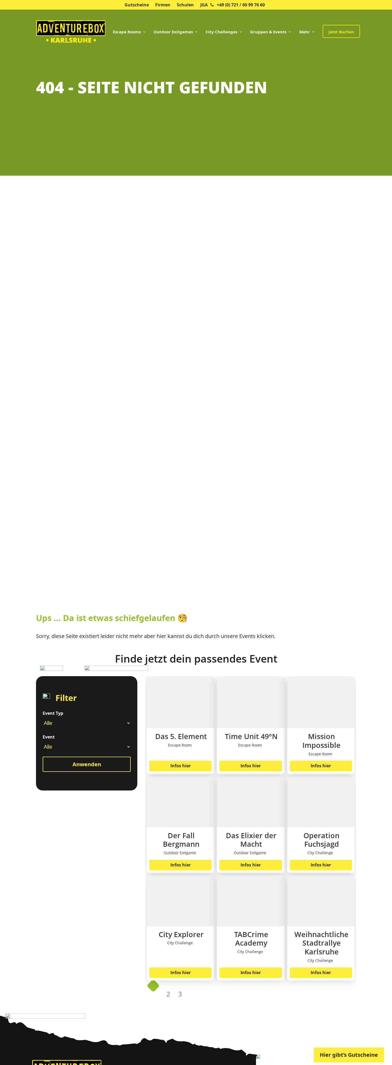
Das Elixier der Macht (251, 840)
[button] (11, 1053)
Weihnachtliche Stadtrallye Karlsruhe (321, 943)
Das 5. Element (181, 736)
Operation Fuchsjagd (321, 840)
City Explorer (181, 934)
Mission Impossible (321, 740)
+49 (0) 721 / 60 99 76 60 (241, 5)
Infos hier (180, 766)
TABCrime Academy (251, 938)
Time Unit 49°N (251, 736)
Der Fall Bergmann (181, 840)
